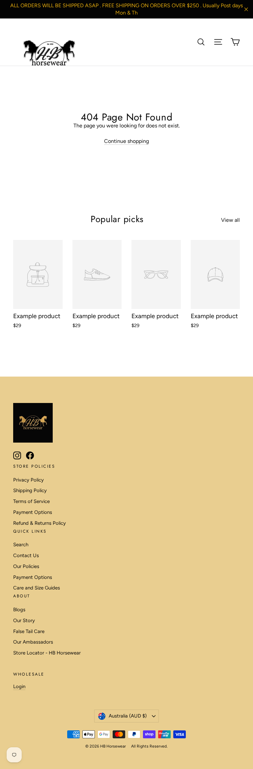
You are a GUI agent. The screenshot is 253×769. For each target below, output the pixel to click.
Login (19, 686)
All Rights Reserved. (149, 746)
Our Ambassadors (33, 642)
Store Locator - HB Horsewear (47, 653)
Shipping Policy (30, 490)
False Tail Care (28, 631)
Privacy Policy (28, 480)
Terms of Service (31, 501)
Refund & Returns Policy (39, 523)
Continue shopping (126, 141)
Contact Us (26, 555)
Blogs (19, 610)
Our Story (24, 620)
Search (20, 545)
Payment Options (32, 512)
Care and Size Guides (36, 588)
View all (230, 220)
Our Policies (26, 566)
